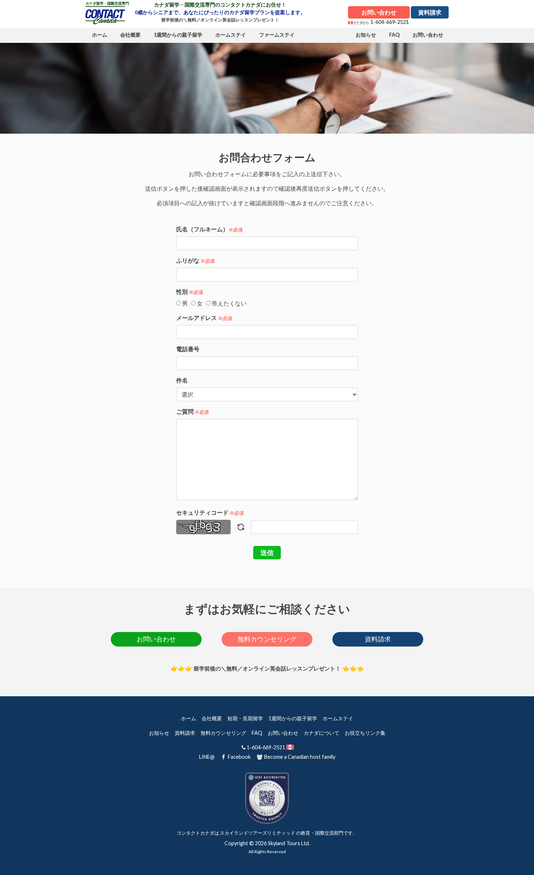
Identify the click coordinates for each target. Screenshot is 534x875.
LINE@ (207, 757)
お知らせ (159, 733)
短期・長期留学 (245, 718)
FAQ (257, 733)
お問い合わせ (378, 12)
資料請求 (429, 12)
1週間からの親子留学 (292, 718)
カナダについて (321, 733)
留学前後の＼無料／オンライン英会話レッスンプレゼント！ (220, 20)
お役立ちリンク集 (365, 733)
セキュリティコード (210, 512)
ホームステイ (338, 718)
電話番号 (187, 348)
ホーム (188, 718)
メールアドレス (204, 317)
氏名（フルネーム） (209, 229)
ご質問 (192, 411)
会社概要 (212, 718)
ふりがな (195, 260)
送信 (267, 552)
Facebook (239, 757)
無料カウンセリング (267, 639)
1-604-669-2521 (389, 22)
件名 (182, 380)
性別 (189, 291)
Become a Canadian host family (299, 757)
